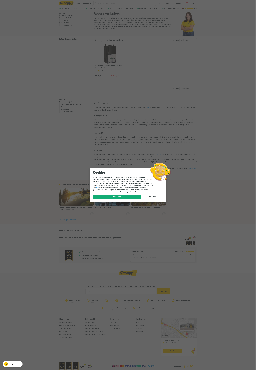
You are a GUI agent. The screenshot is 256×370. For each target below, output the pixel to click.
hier (97, 188)
